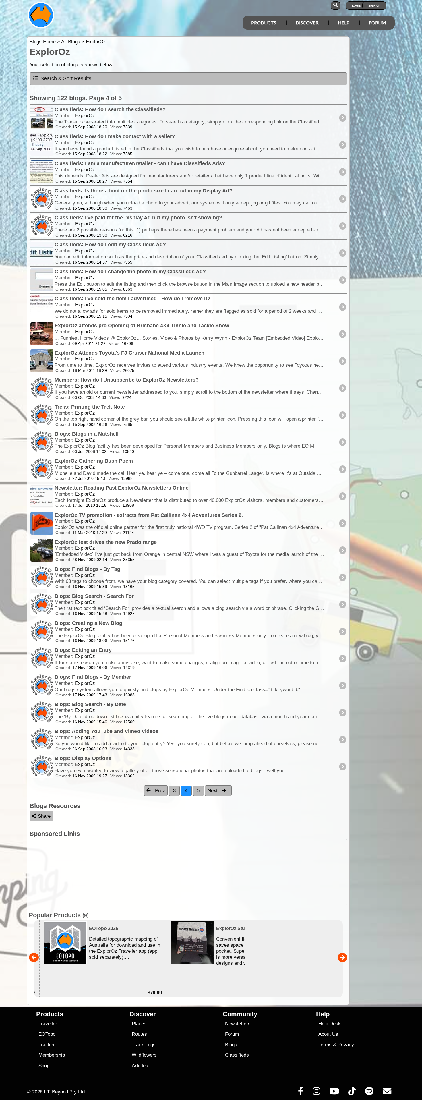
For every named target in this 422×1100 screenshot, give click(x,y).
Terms (325, 1044)
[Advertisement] (188, 872)
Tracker (46, 1044)
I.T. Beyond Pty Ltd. (65, 1092)
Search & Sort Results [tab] (65, 78)
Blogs (231, 1044)
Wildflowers (144, 1055)
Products (263, 22)
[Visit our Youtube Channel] (334, 1092)
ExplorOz (96, 42)
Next (213, 790)
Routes (139, 1034)
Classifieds (237, 1055)
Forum (377, 22)
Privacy (346, 1044)
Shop (43, 1065)
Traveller (47, 1023)
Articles (140, 1065)
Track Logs (144, 1044)
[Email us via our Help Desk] (386, 1092)
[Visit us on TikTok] (352, 1092)
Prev (159, 790)
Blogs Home (43, 42)
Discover (307, 22)
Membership (51, 1055)
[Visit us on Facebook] (300, 1092)
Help (343, 22)
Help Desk (329, 1023)
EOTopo (46, 1034)
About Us (328, 1034)
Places (139, 1023)
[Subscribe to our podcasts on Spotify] (369, 1092)
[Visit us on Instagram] (316, 1092)
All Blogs (70, 42)
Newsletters (238, 1023)
